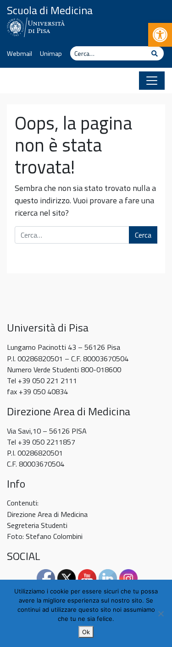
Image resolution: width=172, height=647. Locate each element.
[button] (160, 35)
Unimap (51, 54)
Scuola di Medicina (50, 10)
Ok (86, 632)
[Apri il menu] (152, 80)
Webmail (19, 54)
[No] (160, 613)
